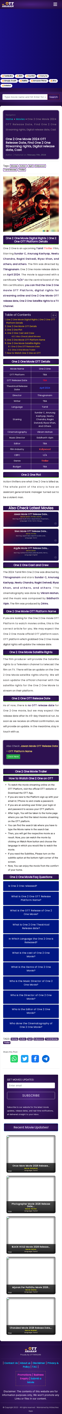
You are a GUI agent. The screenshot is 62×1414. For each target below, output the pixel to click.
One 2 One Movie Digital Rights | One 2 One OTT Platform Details (30, 321)
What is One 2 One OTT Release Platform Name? (31, 898)
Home (9, 119)
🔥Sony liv (42, 76)
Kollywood (40, 166)
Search (53, 96)
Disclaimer (39, 1363)
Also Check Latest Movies (28, 336)
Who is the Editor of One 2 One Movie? (31, 1011)
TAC (34, 1367)
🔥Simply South (9, 80)
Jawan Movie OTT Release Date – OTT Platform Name (32, 751)
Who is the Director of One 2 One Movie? (31, 997)
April (31, 166)
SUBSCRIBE (31, 1095)
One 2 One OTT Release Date (25, 346)
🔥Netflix (23, 80)
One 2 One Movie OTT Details (22, 326)
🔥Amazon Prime (39, 80)
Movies (20, 119)
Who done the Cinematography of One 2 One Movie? (31, 1025)
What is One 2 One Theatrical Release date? (31, 926)
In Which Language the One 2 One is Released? (31, 940)
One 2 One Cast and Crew (20, 333)
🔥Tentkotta (7, 76)
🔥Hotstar (6, 85)
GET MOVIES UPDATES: (20, 1079)
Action (23, 166)
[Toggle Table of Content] (52, 315)
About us (25, 1363)
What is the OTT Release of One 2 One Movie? (31, 912)
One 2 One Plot (14, 329)
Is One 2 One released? (22, 886)
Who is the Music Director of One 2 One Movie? (31, 982)
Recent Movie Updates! (31, 1127)
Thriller (22, 169)
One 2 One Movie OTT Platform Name (26, 339)
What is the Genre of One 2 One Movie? (31, 968)
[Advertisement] (31, 41)
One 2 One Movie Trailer (23, 350)
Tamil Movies (10, 169)
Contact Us (11, 1363)
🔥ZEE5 (19, 76)
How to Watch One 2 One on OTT (24, 353)
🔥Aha (53, 80)
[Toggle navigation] (55, 5)
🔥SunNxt (30, 76)
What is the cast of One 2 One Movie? (31, 954)
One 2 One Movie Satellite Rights (23, 343)
